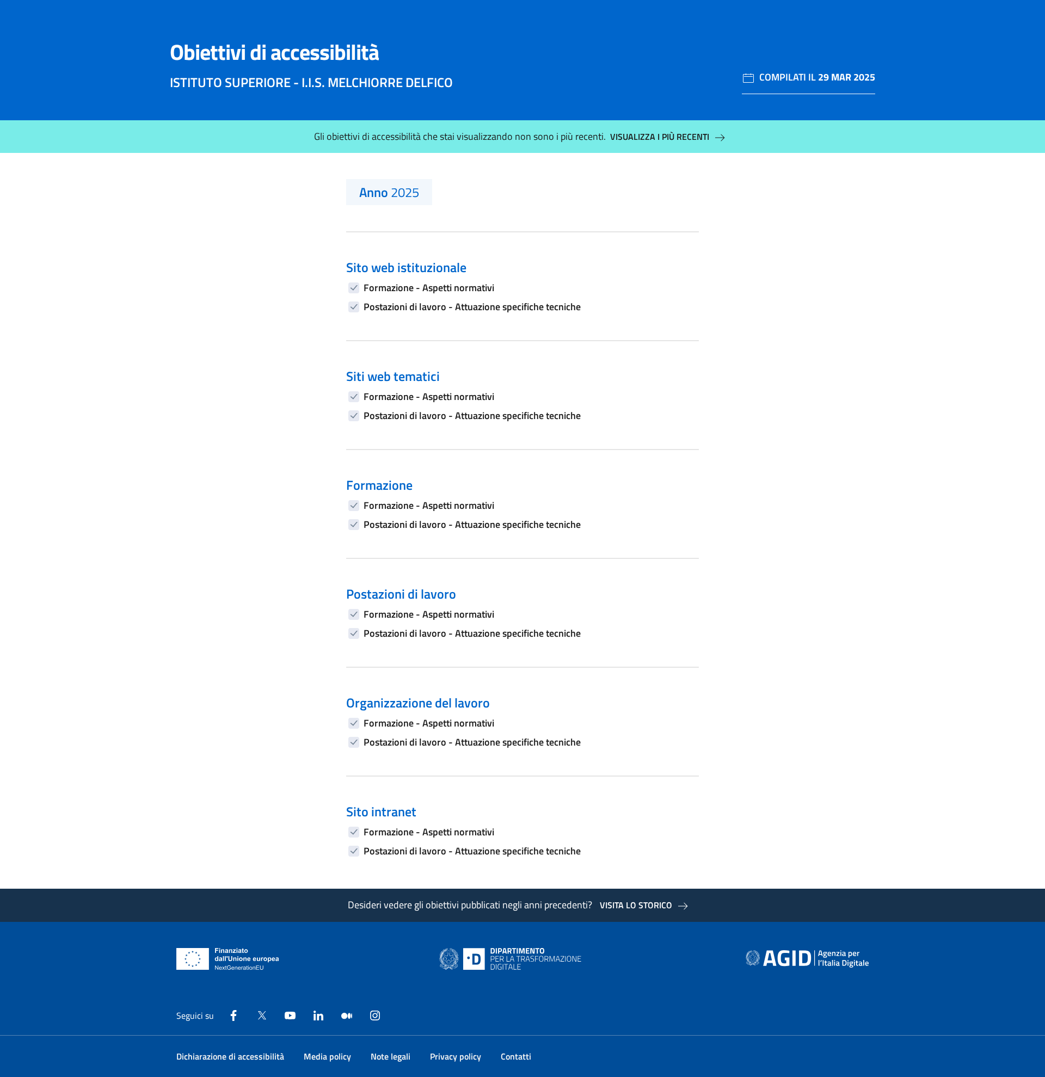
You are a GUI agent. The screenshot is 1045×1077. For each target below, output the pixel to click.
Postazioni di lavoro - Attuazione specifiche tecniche (472, 306)
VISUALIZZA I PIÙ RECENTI (659, 136)
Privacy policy (455, 1056)
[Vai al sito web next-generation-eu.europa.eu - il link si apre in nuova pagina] (227, 959)
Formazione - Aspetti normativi (429, 287)
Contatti (516, 1056)
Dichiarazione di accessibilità (230, 1056)
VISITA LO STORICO (636, 905)
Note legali (390, 1056)
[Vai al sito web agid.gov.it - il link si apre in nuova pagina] (807, 959)
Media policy (327, 1056)
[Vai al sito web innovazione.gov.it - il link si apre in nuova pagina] (512, 959)
